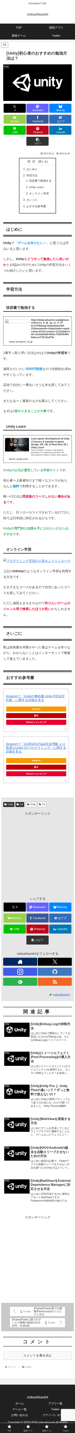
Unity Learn (36, 187)
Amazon (36, 709)
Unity (10, 804)
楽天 (36, 715)
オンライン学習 (39, 193)
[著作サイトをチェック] (20, 962)
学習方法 (32, 175)
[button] (37, 141)
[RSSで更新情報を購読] (55, 982)
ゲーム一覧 (20, 1409)
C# (21, 804)
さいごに (32, 199)
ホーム (19, 1403)
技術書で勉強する (40, 180)
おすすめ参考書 (36, 206)
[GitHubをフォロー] (55, 972)
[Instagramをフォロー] (20, 972)
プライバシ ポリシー (55, 1415)
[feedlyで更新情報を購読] (20, 982)
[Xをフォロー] (55, 962)
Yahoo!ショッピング (36, 722)
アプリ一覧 (55, 1403)
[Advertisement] (37, 853)
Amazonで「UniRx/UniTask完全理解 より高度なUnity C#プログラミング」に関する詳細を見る (36, 747)
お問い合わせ (19, 1415)
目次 (32, 161)
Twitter (55, 1409)
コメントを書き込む (37, 1355)
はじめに (32, 169)
